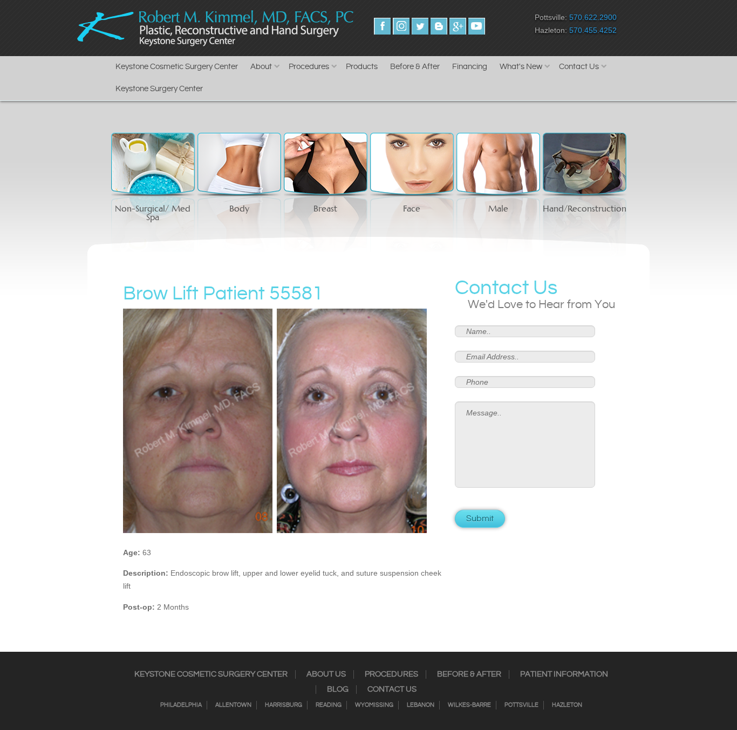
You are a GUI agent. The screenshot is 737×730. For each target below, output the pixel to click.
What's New (521, 67)
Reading (329, 705)
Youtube (476, 26)
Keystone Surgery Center (159, 89)
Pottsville (521, 705)
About (261, 67)
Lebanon (420, 705)
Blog (338, 689)
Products (362, 67)
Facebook (382, 26)
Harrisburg (283, 705)
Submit (480, 518)
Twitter (420, 26)
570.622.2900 (593, 17)
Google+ (457, 26)
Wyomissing (374, 705)
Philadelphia (181, 705)
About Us (326, 674)
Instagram (401, 26)
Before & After (415, 67)
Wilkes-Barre (469, 705)
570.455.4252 (593, 30)
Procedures (309, 67)
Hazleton (567, 705)
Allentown (233, 705)
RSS (439, 26)
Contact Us (579, 67)
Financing (469, 67)
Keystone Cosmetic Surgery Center (176, 67)
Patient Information (564, 674)
